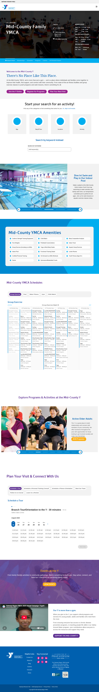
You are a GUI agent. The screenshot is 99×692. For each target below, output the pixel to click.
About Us (29, 660)
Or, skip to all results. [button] (69, 108)
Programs (37, 60)
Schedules (30, 60)
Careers (45, 60)
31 (44, 525)
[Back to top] (4, 687)
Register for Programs (36, 91)
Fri (28, 522)
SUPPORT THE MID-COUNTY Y (66, 636)
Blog (29, 663)
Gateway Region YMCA (8, 1)
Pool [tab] (24, 294)
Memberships (21, 60)
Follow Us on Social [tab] (16, 493)
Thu (24, 522)
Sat (34, 522)
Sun (39, 522)
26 (18, 525)
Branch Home (11, 60)
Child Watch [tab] (52, 294)
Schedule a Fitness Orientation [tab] (62, 488)
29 (34, 525)
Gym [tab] (43, 294)
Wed (18, 522)
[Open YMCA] (10, 7)
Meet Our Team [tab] (80, 488)
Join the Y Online (15, 91)
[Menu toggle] (96, 6)
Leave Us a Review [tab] (32, 493)
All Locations (11, 22)
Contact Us (29, 657)
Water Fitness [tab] (34, 294)
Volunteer (29, 669)
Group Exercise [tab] (15, 294)
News (29, 673)
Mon (44, 522)
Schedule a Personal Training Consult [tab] (36, 488)
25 (13, 525)
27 (23, 525)
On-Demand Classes (55, 60)
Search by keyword (34, 146)
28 (28, 525)
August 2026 (15, 518)
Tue (13, 522)
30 (39, 525)
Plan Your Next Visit (58, 91)
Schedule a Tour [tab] (15, 488)
